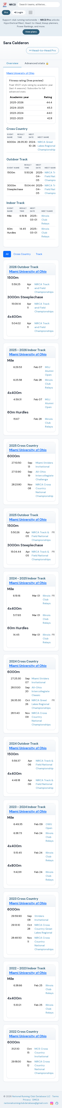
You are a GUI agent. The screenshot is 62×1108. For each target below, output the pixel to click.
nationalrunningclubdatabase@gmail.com (26, 1103)
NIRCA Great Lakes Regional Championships (47, 145)
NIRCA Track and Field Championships (43, 288)
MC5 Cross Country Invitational (41, 1052)
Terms (55, 1096)
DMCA (35, 1099)
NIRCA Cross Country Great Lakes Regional (43, 928)
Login (20, 12)
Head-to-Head (43, 50)
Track (39, 254)
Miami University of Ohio (20, 73)
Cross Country (22, 254)
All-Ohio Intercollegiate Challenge (44, 475)
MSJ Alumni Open (49, 370)
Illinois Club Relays (45, 219)
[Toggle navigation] (30, 12)
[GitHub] (56, 1103)
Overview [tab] (12, 63)
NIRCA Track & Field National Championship (44, 764)
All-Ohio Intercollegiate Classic (40, 691)
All (7, 254)
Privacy (27, 1099)
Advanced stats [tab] (37, 63)
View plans (31, 31)
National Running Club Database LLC (31, 1096)
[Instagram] (52, 1103)
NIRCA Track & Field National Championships (41, 536)
